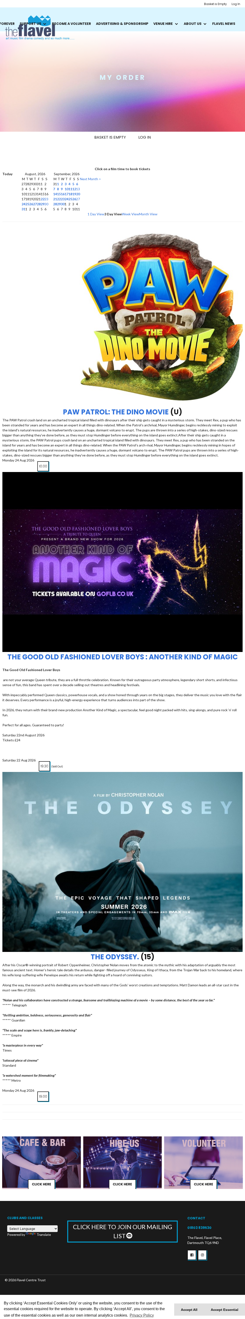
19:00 (43, 1096)
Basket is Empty (215, 4)
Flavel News (223, 23)
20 (78, 194)
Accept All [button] (189, 1310)
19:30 (44, 766)
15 (59, 194)
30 (46, 204)
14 (55, 194)
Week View (130, 214)
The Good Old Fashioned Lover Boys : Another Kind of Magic (122, 657)
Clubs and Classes (25, 1218)
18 (70, 194)
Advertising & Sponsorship (122, 23)
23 (46, 199)
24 (23, 204)
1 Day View (96, 214)
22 (43, 199)
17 (66, 194)
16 (63, 194)
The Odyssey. (115, 957)
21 (55, 199)
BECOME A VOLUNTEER (71, 23)
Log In (236, 4)
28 (39, 204)
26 (31, 204)
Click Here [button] (41, 1184)
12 (74, 189)
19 (74, 194)
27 (35, 204)
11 (70, 189)
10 (66, 189)
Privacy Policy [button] (142, 1315)
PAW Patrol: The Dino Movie (116, 412)
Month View (148, 214)
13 (78, 189)
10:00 (43, 466)
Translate (44, 1234)
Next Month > (90, 179)
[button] (191, 1255)
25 (27, 204)
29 (43, 204)
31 (23, 209)
